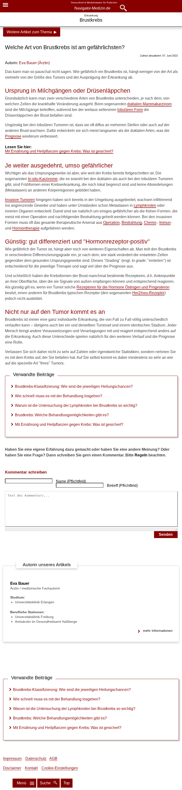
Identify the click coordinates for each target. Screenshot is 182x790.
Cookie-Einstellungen (59, 768)
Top (67, 783)
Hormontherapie (26, 228)
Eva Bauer (19, 583)
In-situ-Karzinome (43, 179)
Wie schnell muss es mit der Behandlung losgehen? (58, 396)
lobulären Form (130, 110)
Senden (166, 534)
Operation (111, 222)
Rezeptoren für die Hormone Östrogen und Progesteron (123, 287)
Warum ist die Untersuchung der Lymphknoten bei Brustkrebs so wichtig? (76, 405)
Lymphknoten (145, 205)
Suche (46, 783)
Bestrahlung (132, 222)
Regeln (141, 455)
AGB (53, 758)
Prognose (13, 136)
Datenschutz (35, 758)
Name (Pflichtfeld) (71, 481)
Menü (21, 783)
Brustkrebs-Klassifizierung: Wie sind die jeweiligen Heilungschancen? (74, 386)
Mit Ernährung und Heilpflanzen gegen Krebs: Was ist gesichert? (59, 151)
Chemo (150, 222)
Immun (165, 222)
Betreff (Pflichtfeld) (122, 486)
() (34, 63)
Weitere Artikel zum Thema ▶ (32, 32)
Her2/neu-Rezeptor (148, 293)
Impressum (12, 758)
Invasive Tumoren (20, 200)
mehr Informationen (158, 630)
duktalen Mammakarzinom (149, 104)
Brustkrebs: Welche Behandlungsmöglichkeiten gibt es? (62, 415)
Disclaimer (12, 768)
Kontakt (31, 768)
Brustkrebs (91, 20)
